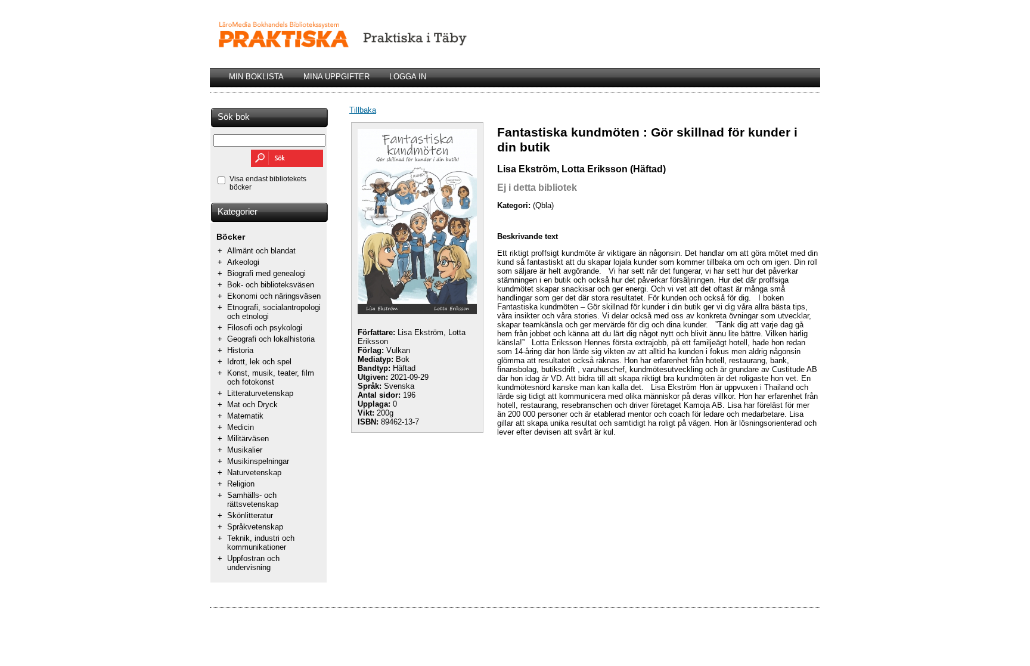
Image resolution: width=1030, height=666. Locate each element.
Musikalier (244, 449)
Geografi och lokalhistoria (271, 338)
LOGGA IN (407, 76)
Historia (240, 350)
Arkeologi (243, 262)
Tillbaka (362, 110)
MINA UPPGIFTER (336, 76)
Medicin (240, 427)
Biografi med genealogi (266, 273)
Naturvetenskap (254, 472)
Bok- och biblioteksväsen (270, 284)
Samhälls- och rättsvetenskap (252, 500)
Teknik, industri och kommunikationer (260, 543)
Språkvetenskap (255, 526)
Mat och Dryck (252, 404)
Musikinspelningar (258, 461)
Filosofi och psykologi (264, 327)
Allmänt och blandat (261, 250)
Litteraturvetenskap (260, 393)
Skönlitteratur (250, 515)
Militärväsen (248, 438)
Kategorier (238, 211)
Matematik (245, 415)
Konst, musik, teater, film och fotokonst (270, 377)
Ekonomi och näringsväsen (274, 296)
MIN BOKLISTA (256, 76)
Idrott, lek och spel (259, 361)
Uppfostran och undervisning (253, 563)
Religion (241, 483)
